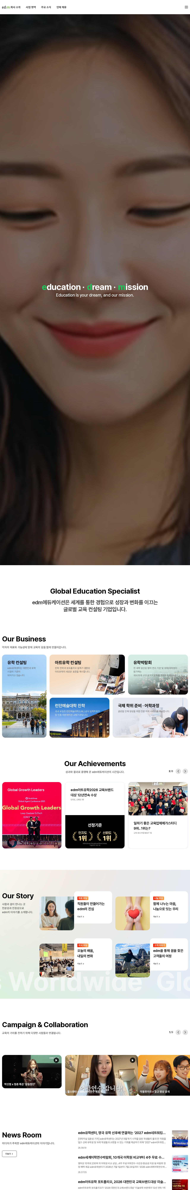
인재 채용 (61, 7)
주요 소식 (46, 7)
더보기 (8, 1146)
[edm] (6, 7)
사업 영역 (31, 7)
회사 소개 (15, 7)
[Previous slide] (178, 771)
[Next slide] (185, 771)
